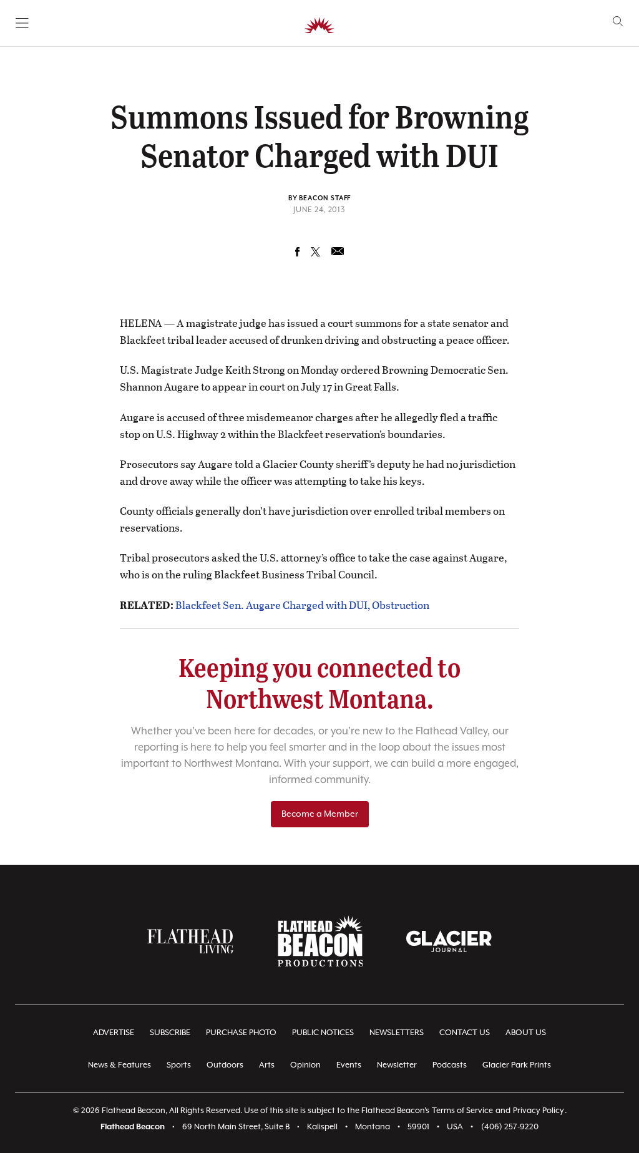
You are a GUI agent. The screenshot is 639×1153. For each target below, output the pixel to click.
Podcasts (449, 1065)
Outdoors (225, 1065)
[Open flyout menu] (22, 23)
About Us (525, 1033)
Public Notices (323, 1033)
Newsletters (396, 1033)
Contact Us (464, 1033)
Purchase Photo (241, 1033)
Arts (267, 1065)
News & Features (119, 1065)
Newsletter (397, 1065)
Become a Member (319, 814)
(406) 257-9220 (510, 1127)
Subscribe (170, 1033)
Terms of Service (462, 1111)
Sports (179, 1065)
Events (348, 1065)
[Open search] (618, 21)
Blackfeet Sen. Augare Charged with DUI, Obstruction (302, 605)
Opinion (305, 1065)
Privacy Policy (538, 1111)
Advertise (113, 1033)
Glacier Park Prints (516, 1065)
